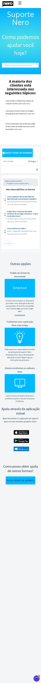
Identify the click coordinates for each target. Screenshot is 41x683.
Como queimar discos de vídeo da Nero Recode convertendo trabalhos (21, 197)
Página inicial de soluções (13, 181)
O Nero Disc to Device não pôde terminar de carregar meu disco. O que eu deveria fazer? (22, 213)
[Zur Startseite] (9, 3)
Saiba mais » (27, 104)
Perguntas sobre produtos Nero (18, 183)
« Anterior (4, 243)
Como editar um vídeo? (16, 228)
